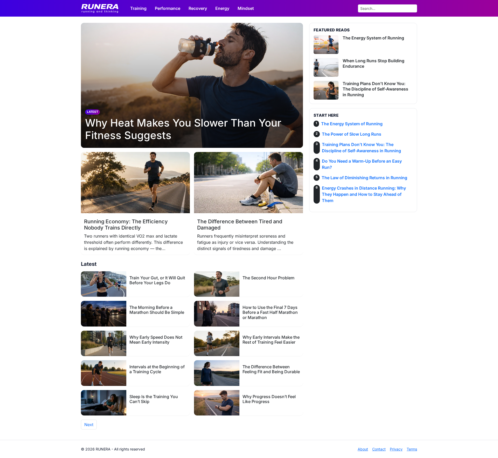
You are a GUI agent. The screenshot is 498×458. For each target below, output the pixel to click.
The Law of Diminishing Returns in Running (364, 177)
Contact (379, 449)
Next (88, 424)
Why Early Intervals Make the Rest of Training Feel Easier (271, 340)
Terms (412, 449)
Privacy (396, 449)
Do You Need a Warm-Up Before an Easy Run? (362, 164)
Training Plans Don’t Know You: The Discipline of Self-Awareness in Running (375, 89)
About (363, 449)
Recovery (198, 8)
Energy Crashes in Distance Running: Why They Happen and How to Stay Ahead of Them (364, 194)
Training (138, 8)
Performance (167, 8)
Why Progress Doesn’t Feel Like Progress (269, 399)
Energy (222, 8)
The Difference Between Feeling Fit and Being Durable (271, 369)
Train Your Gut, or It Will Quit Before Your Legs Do (157, 280)
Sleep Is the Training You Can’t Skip (153, 399)
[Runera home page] (102, 8)
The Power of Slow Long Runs (351, 134)
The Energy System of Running (373, 37)
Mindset (246, 8)
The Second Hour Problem (268, 277)
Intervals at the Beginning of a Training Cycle (157, 369)
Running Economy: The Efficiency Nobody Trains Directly (126, 224)
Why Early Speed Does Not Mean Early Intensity (155, 340)
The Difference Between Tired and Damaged (239, 224)
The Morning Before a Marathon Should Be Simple (156, 310)
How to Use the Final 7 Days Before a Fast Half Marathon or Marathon (270, 312)
